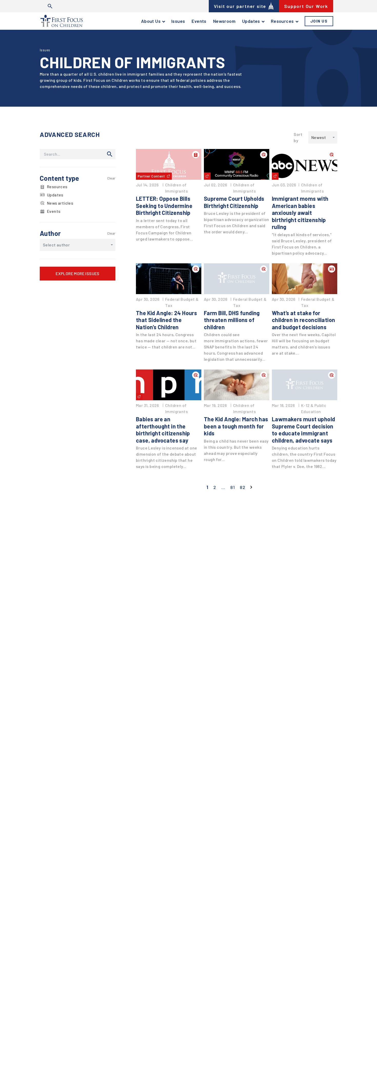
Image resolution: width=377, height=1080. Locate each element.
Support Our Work (306, 6)
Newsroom (224, 21)
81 (232, 487)
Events (199, 21)
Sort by (298, 137)
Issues (178, 21)
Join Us (319, 21)
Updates (251, 21)
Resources (282, 21)
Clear (111, 178)
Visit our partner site (240, 6)
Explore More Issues (78, 273)
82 (242, 487)
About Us (151, 21)
